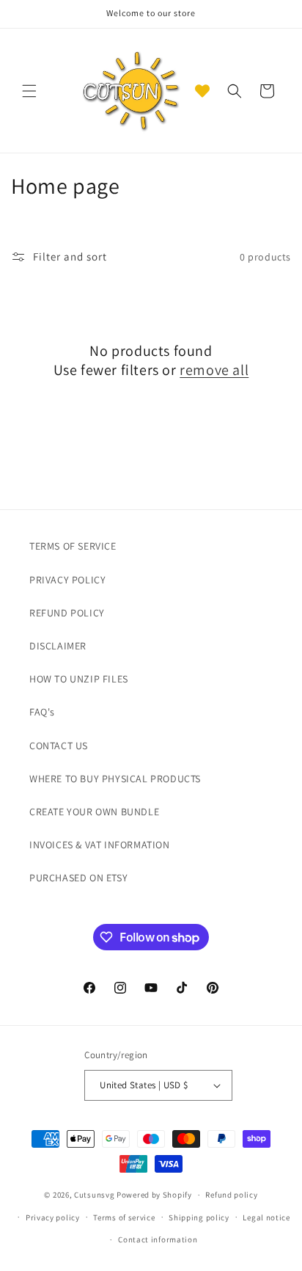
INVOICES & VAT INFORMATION (99, 844)
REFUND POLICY (67, 612)
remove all (214, 369)
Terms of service (124, 1217)
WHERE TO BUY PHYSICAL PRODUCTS (115, 778)
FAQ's (42, 711)
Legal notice (266, 1217)
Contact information (157, 1239)
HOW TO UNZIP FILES (78, 678)
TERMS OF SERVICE (73, 546)
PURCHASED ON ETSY (78, 877)
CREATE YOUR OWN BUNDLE (94, 811)
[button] (29, 91)
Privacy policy (53, 1217)
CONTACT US (58, 745)
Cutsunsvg (94, 1195)
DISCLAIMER (57, 645)
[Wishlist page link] (202, 91)
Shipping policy (199, 1217)
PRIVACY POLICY (67, 579)
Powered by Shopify (154, 1195)
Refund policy (231, 1195)
